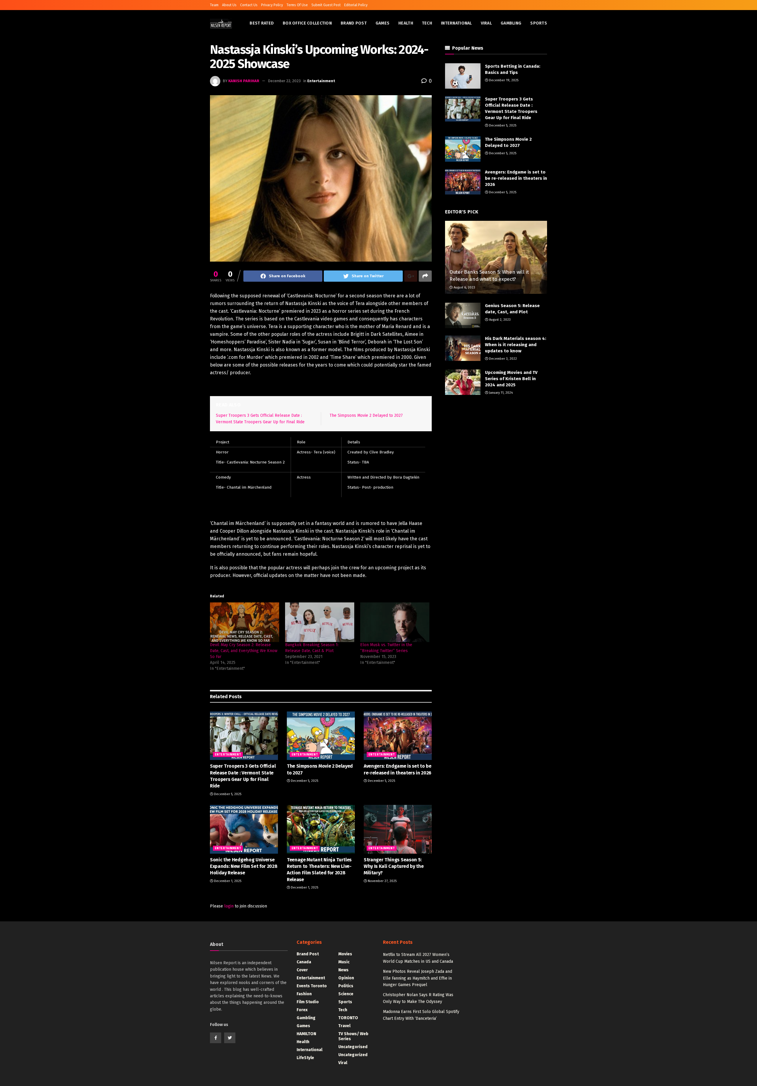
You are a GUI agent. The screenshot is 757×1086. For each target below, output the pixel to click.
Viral (486, 23)
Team (214, 5)
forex (302, 1009)
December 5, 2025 (227, 794)
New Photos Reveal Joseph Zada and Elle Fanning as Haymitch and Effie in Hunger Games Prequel (417, 978)
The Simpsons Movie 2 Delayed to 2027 (366, 415)
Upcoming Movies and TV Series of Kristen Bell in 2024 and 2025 (511, 379)
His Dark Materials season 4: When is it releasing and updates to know (515, 345)
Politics (345, 985)
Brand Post (354, 23)
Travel (344, 1025)
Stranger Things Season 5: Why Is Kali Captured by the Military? (393, 866)
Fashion (304, 993)
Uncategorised (353, 1046)
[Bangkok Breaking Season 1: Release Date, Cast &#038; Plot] (319, 622)
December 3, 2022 (502, 359)
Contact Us (249, 5)
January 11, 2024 (500, 393)
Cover (302, 969)
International (456, 23)
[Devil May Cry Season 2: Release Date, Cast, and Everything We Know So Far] (244, 622)
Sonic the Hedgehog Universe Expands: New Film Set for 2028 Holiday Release (243, 866)
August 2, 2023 (499, 320)
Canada (304, 962)
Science (345, 993)
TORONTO (348, 1017)
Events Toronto (312, 985)
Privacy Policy (272, 5)
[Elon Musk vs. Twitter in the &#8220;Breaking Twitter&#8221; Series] (394, 622)
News (343, 969)
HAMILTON (306, 1033)
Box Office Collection (307, 23)
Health (405, 23)
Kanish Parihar (243, 81)
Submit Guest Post (326, 5)
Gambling (511, 23)
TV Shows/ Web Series (353, 1036)
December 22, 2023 (284, 81)
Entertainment (321, 81)
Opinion (346, 977)
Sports (538, 23)
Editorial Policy (356, 5)
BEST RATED (262, 23)
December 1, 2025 (227, 881)
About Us (229, 5)
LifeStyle (305, 1057)
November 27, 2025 (382, 881)
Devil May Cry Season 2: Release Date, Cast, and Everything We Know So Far (243, 650)
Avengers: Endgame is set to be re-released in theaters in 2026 (516, 178)
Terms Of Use (297, 5)
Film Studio (308, 1001)
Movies (345, 954)
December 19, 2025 (503, 80)
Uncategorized (353, 1054)
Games (382, 23)
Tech (427, 23)
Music (344, 962)
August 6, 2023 (464, 287)
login (229, 906)
